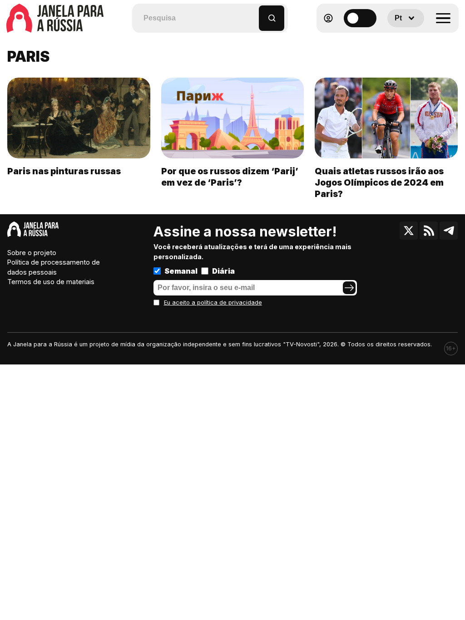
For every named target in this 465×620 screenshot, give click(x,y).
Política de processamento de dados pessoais (53, 267)
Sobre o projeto (31, 252)
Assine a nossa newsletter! (244, 231)
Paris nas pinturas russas (64, 171)
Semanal (181, 271)
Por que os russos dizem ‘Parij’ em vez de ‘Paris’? (229, 177)
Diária (223, 271)
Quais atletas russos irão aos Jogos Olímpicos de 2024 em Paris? (379, 182)
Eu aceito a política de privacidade (213, 302)
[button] (252, 13)
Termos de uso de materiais (50, 281)
